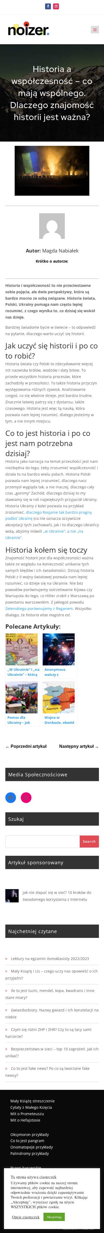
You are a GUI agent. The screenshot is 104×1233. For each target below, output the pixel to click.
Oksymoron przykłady (29, 1134)
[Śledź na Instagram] (56, 6)
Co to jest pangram (27, 1140)
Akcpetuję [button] (54, 1216)
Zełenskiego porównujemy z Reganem (39, 608)
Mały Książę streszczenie (32, 1100)
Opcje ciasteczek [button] (25, 1217)
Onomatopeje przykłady (31, 1147)
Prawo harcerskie (25, 1167)
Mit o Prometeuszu (27, 1113)
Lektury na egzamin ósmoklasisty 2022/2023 (50, 958)
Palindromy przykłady (29, 1153)
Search (89, 841)
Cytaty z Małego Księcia (31, 1107)
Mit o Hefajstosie (25, 1120)
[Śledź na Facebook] (48, 6)
